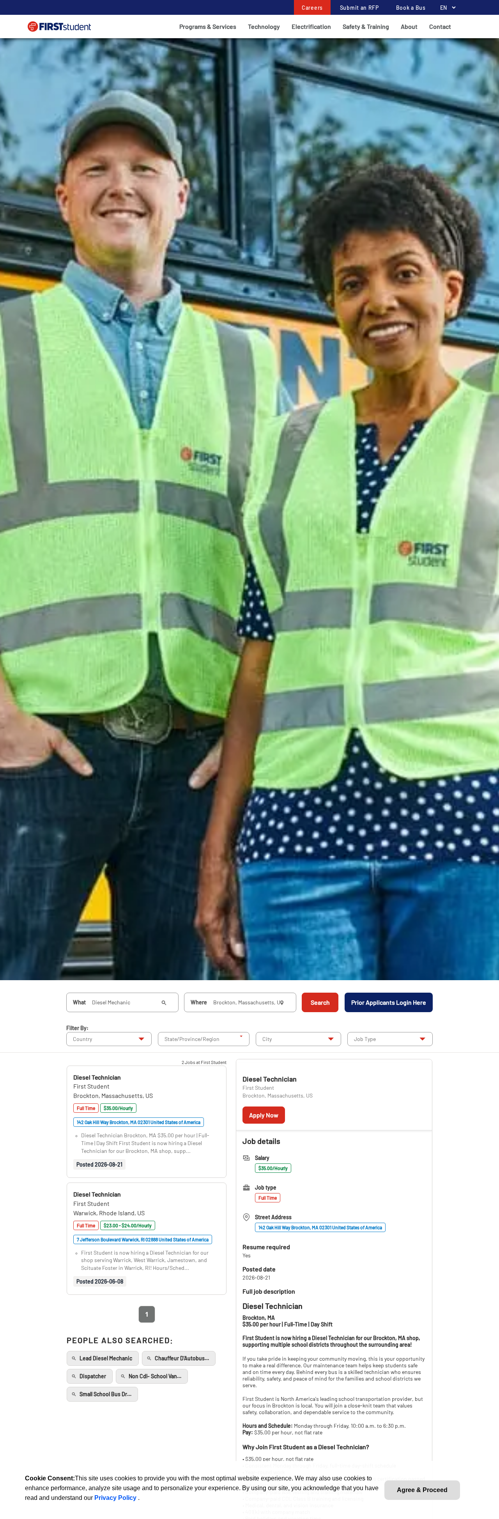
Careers (312, 7)
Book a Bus (411, 7)
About (409, 26)
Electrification (311, 26)
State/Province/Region (192, 1039)
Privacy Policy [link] (116, 1497)
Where (199, 1002)
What (79, 1002)
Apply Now (263, 1115)
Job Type (365, 1039)
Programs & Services (207, 26)
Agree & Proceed (422, 1490)
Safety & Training (366, 26)
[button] (97, 1077)
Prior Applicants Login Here (388, 1002)
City (267, 1039)
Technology (264, 26)
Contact (440, 26)
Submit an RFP (359, 7)
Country (82, 1039)
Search (320, 1002)
